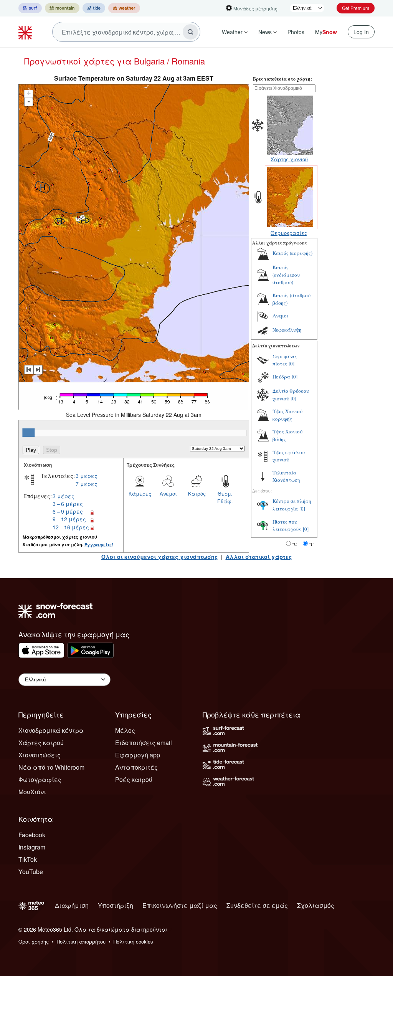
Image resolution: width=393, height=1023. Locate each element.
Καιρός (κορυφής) (292, 253)
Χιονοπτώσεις (39, 754)
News (265, 32)
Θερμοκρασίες (289, 232)
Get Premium (355, 8)
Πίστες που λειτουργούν (286, 525)
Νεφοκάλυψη (287, 329)
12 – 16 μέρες (71, 527)
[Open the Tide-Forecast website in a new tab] (94, 8)
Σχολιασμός (315, 905)
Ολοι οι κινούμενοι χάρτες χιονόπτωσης (159, 556)
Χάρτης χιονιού (289, 159)
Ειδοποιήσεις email (143, 742)
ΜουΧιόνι (32, 791)
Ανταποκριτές (136, 767)
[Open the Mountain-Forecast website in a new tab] (62, 8)
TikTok (27, 859)
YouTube (30, 871)
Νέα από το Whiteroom (51, 767)
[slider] (28, 432)
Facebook (31, 834)
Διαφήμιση (72, 905)
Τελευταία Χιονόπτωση (286, 476)
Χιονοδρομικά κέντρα (51, 730)
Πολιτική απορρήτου (81, 941)
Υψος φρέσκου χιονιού (288, 456)
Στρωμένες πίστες (284, 360)
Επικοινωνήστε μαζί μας (179, 905)
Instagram (31, 847)
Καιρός (197, 493)
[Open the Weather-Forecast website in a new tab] (124, 8)
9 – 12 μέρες (69, 519)
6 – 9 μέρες (68, 511)
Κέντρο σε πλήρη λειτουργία (291, 504)
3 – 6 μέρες (68, 503)
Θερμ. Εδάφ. (225, 497)
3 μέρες (86, 475)
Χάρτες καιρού (41, 742)
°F (311, 544)
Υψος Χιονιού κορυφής (287, 415)
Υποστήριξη (115, 905)
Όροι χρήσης (33, 941)
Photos (295, 32)
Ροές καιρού (133, 779)
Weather (232, 32)
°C (294, 544)
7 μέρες (86, 484)
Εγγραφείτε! (98, 544)
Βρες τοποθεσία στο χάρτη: (282, 79)
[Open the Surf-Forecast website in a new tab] (30, 8)
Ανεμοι (168, 493)
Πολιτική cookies (133, 941)
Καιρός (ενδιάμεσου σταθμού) (286, 275)
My (326, 32)
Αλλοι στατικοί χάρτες (259, 556)
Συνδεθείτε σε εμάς (257, 905)
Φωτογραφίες (39, 779)
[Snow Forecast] (26, 32)
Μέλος (125, 730)
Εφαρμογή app (137, 754)
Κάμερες (140, 493)
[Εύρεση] (190, 32)
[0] (291, 363)
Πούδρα (281, 376)
